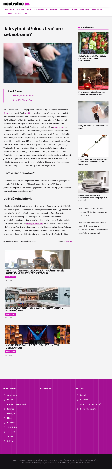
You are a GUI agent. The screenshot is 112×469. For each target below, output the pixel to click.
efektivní (29, 113)
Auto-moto (9, 10)
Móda (74, 10)
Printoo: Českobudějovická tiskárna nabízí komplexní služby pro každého (35, 272)
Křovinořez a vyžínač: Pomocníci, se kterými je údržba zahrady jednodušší (92, 161)
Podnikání (84, 10)
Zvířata (27, 13)
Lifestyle (64, 10)
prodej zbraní (59, 127)
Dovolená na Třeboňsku (88, 208)
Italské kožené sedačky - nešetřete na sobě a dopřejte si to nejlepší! (92, 197)
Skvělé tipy (97, 10)
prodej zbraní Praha (34, 223)
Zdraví (18, 13)
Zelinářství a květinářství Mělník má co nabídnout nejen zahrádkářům (92, 58)
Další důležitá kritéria (22, 100)
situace (7, 113)
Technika (8, 13)
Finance (53, 10)
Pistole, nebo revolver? (23, 95)
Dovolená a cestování (37, 10)
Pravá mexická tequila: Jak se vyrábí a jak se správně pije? (91, 93)
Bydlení (20, 10)
